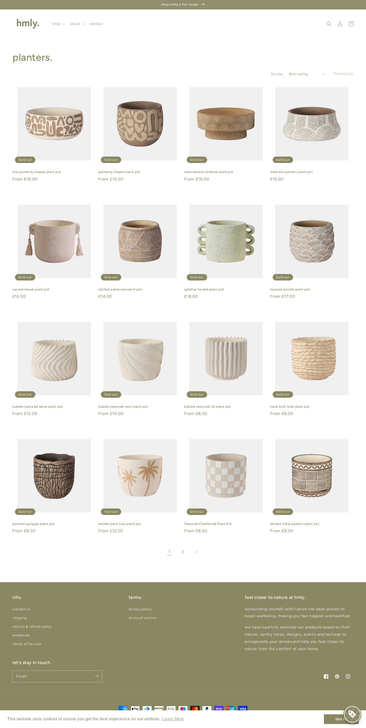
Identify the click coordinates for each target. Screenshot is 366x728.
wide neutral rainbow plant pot (209, 172)
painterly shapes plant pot (119, 172)
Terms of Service (26, 644)
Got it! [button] (341, 719)
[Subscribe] (96, 676)
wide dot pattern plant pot (291, 172)
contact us (21, 609)
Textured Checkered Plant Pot (208, 524)
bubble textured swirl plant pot (123, 406)
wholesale (20, 635)
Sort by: (277, 74)
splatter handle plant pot (204, 289)
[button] (329, 23)
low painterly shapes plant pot (36, 172)
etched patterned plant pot (120, 289)
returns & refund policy (32, 626)
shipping (19, 618)
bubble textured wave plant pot (37, 406)
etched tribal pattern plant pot (294, 524)
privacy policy (140, 609)
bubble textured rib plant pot (207, 406)
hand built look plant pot (290, 406)
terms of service (143, 618)
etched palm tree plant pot (119, 524)
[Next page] (196, 551)
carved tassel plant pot (31, 289)
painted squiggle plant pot (33, 524)
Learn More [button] (173, 719)
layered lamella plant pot (290, 289)
